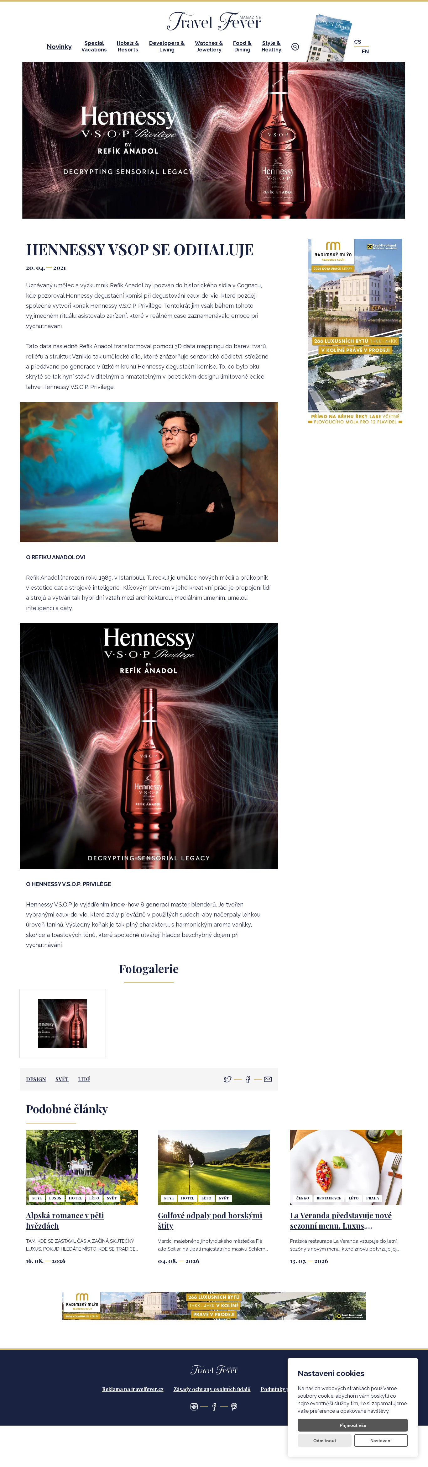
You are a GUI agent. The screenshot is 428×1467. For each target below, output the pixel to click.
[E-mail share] (268, 1079)
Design (36, 1079)
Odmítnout (324, 1440)
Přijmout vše (353, 1425)
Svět (62, 1079)
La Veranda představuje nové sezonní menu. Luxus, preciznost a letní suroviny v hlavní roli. (341, 1231)
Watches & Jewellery (209, 46)
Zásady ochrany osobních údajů (212, 1389)
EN (365, 51)
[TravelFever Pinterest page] (234, 1407)
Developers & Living (167, 46)
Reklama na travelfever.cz (133, 1389)
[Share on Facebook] (248, 1079)
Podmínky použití (281, 1389)
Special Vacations (94, 46)
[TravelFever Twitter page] (194, 1407)
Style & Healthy (271, 46)
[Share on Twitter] (228, 1079)
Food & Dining (242, 46)
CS (357, 42)
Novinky (59, 46)
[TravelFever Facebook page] (214, 1407)
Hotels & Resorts (128, 46)
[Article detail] (82, 1167)
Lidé (84, 1079)
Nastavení (381, 1440)
